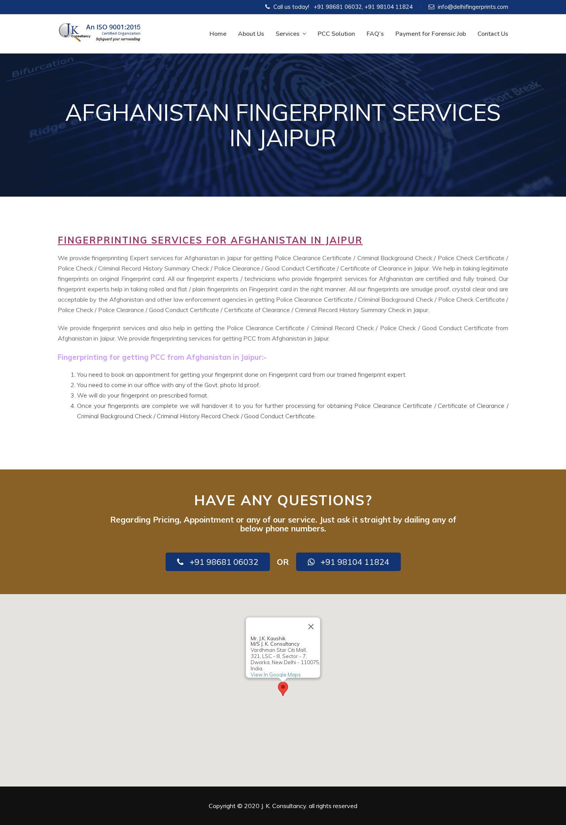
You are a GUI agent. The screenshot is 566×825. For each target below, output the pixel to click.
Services (288, 34)
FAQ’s (375, 34)
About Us (251, 34)
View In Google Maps (276, 674)
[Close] (311, 626)
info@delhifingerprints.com (473, 6)
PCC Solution (336, 34)
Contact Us (492, 34)
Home (217, 34)
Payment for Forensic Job (430, 34)
